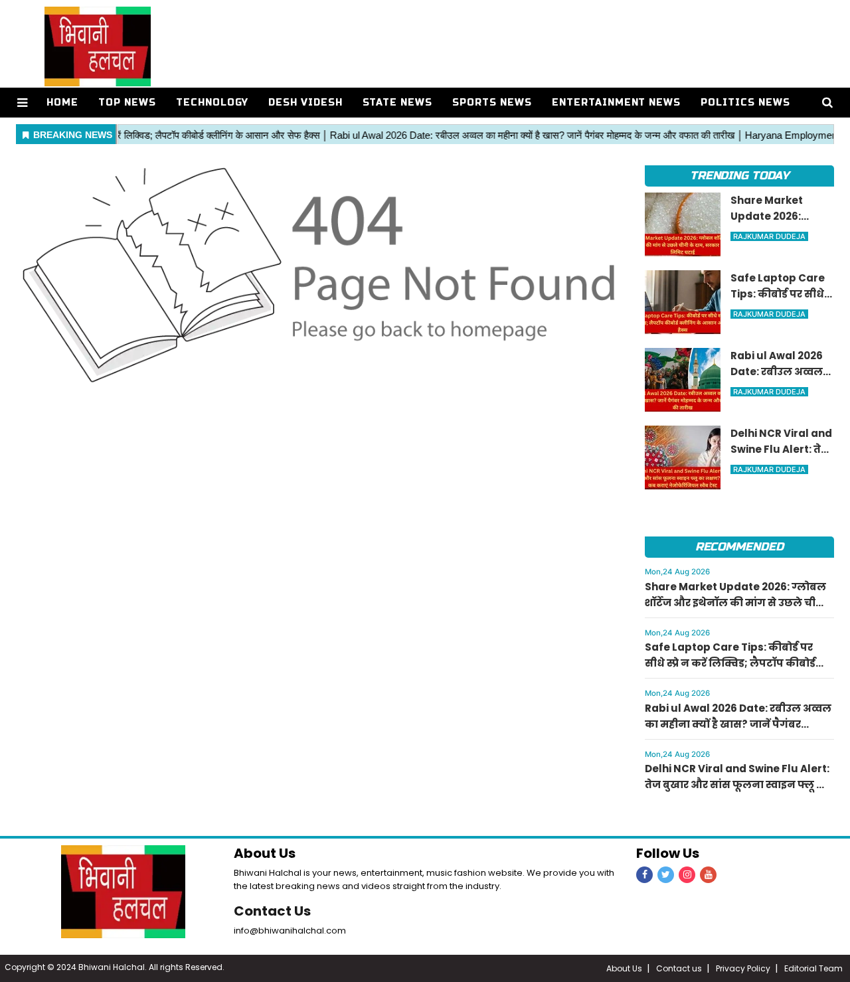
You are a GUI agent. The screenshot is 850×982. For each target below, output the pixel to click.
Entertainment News (616, 102)
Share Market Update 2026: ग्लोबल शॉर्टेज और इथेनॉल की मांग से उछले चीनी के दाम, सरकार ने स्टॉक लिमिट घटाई (736, 602)
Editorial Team (813, 968)
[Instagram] (687, 874)
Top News (127, 102)
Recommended (739, 547)
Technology (212, 102)
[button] (22, 102)
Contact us (679, 968)
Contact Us (272, 911)
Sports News (492, 102)
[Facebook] (644, 874)
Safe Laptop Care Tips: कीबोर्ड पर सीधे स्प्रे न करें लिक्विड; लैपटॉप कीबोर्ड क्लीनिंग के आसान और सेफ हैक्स (730, 663)
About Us (624, 968)
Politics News (745, 102)
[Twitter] (665, 874)
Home (62, 102)
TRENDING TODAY (739, 176)
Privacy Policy (743, 968)
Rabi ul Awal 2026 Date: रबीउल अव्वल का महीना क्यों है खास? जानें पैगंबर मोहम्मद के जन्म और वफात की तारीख (738, 724)
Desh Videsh (305, 102)
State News (397, 102)
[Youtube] (708, 874)
